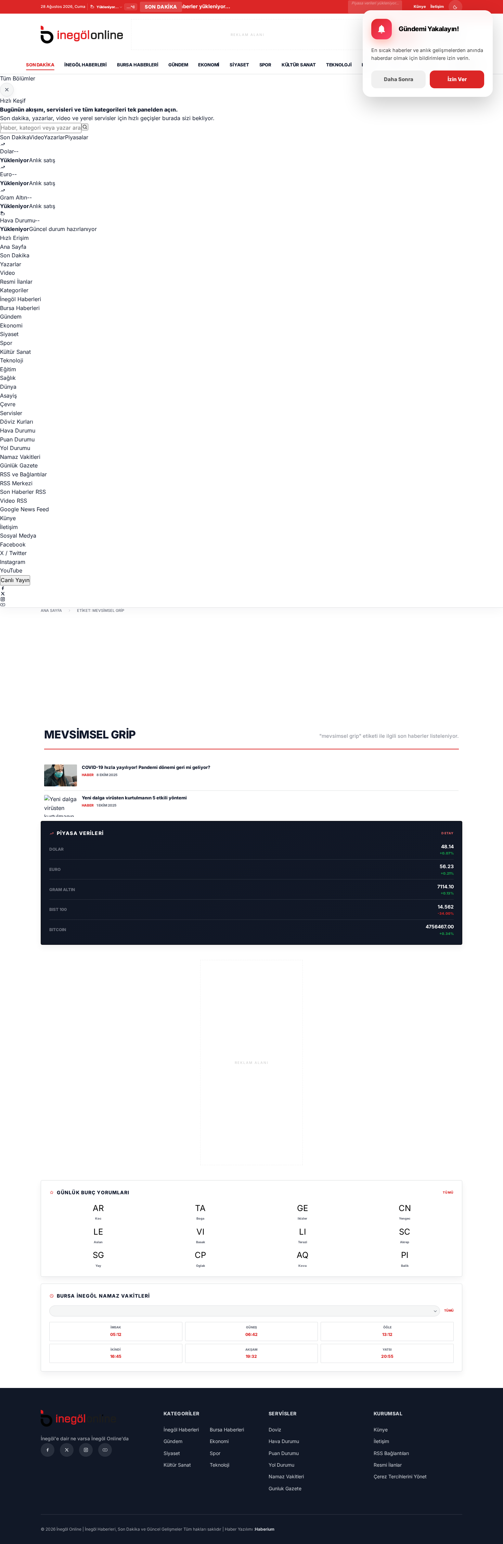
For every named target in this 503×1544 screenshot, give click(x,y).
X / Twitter (13, 553)
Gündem (178, 64)
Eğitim (8, 369)
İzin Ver (457, 79)
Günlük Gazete (19, 465)
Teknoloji (339, 64)
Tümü (448, 1192)
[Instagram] (251, 599)
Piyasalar (76, 137)
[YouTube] (251, 604)
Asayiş (8, 395)
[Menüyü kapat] (7, 89)
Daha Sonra (398, 79)
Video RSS (13, 500)
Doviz (275, 1429)
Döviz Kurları (16, 421)
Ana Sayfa (13, 246)
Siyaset (239, 64)
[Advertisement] (251, 670)
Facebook (13, 544)
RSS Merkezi (16, 483)
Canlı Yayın (15, 580)
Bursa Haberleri (137, 64)
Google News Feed (24, 509)
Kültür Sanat (299, 64)
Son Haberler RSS (23, 491)
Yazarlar (54, 137)
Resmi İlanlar (16, 281)
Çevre (7, 404)
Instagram (12, 561)
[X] (251, 593)
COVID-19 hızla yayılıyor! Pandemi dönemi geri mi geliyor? (146, 767)
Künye (420, 6)
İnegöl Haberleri (85, 64)
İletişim (437, 6)
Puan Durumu (17, 439)
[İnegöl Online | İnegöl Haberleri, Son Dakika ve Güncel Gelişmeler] (82, 35)
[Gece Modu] (455, 7)
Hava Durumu (17, 430)
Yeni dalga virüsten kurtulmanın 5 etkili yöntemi (134, 797)
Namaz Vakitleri (20, 456)
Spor (265, 64)
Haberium (264, 1529)
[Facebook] (251, 588)
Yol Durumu (15, 448)
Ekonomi (208, 64)
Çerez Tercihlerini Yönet (400, 1476)
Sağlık (8, 377)
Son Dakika (40, 64)
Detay (447, 833)
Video (36, 137)
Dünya (8, 386)
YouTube (11, 570)
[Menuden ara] (84, 127)
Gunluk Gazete (285, 1488)
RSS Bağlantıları (391, 1453)
